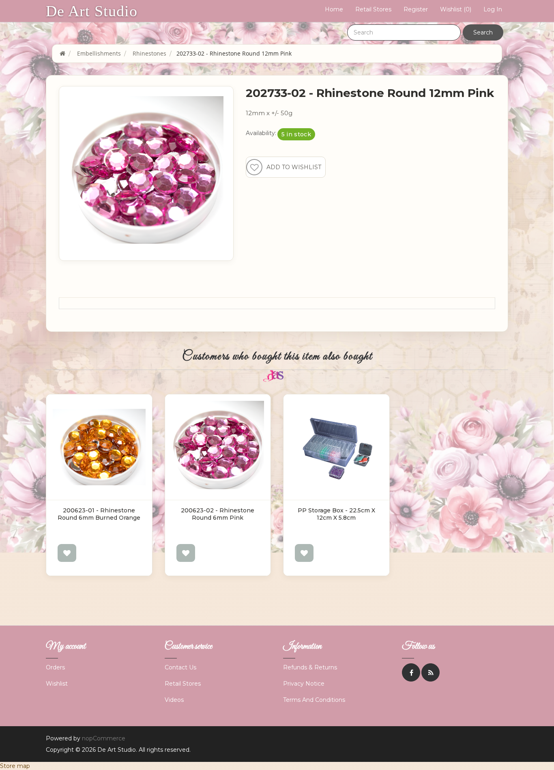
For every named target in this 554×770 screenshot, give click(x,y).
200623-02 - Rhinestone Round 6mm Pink (217, 514)
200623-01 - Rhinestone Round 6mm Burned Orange (99, 514)
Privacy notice (303, 683)
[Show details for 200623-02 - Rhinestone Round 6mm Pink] (218, 447)
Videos (174, 699)
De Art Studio (91, 10)
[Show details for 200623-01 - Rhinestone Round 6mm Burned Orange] (99, 447)
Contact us (180, 667)
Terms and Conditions (314, 699)
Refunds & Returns (310, 667)
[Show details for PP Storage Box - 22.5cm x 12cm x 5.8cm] (336, 447)
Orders (55, 667)
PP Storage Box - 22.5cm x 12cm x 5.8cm (336, 514)
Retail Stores (373, 9)
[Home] (62, 53)
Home (334, 9)
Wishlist (57, 683)
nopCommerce (103, 738)
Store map (15, 766)
